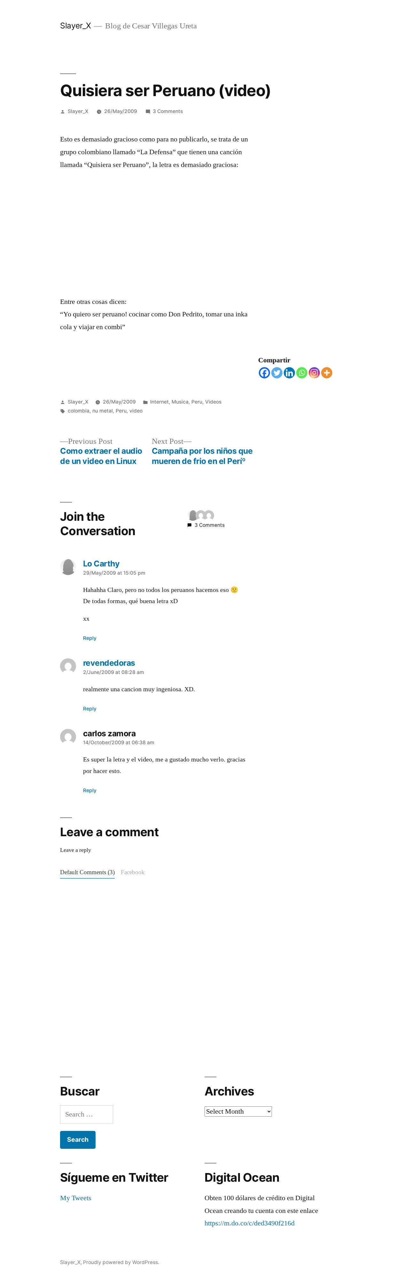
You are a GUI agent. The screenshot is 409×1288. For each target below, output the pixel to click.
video (136, 411)
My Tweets (75, 1197)
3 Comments (168, 111)
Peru (196, 402)
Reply (89, 638)
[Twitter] (276, 372)
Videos (213, 402)
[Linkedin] (289, 372)
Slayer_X (75, 25)
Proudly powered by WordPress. (121, 1262)
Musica (180, 402)
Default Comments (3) (87, 872)
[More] (326, 372)
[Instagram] (314, 372)
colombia (78, 411)
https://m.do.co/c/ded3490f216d (249, 1223)
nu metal (102, 411)
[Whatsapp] (301, 372)
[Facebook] (264, 372)
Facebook (133, 872)
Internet (159, 402)
